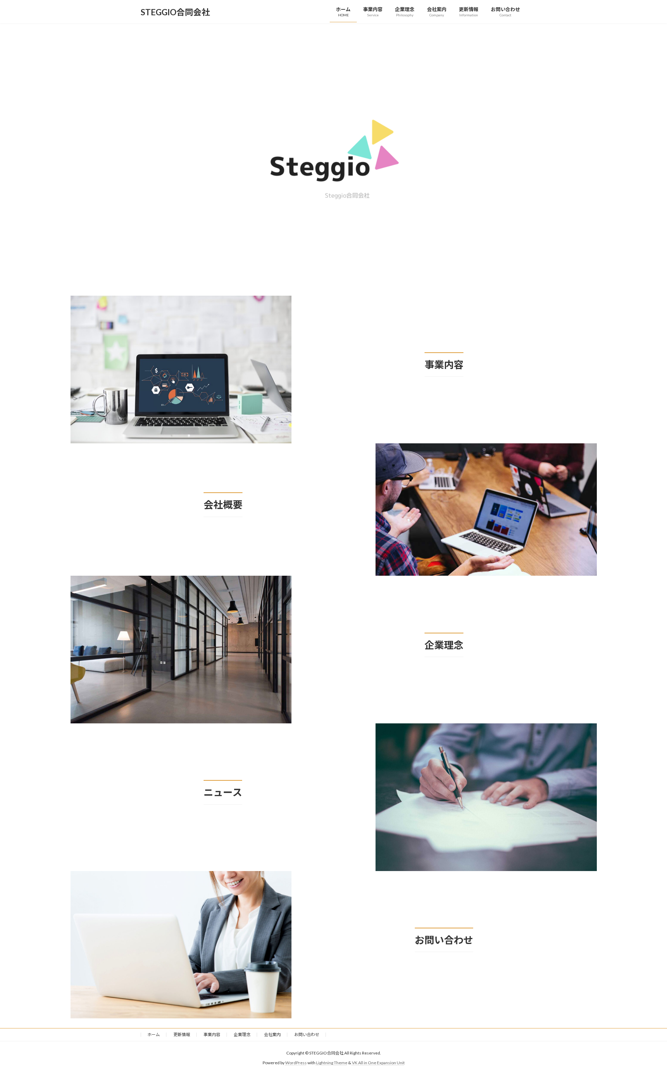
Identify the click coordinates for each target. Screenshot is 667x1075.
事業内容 (212, 1034)
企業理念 (242, 1034)
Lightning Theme (331, 1063)
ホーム (153, 1034)
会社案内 (272, 1034)
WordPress (296, 1063)
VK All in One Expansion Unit (378, 1063)
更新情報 (181, 1034)
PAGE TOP (645, 1036)
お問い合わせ (306, 1034)
